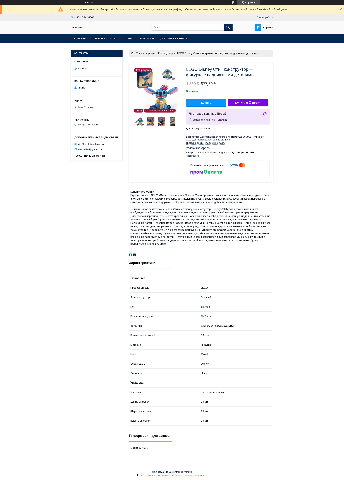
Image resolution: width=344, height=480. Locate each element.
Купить (206, 102)
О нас (129, 38)
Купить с (241, 102)
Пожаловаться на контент (160, 475)
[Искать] (228, 27)
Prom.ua (187, 472)
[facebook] (130, 255)
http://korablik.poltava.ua (91, 144)
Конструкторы (166, 53)
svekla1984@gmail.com (90, 149)
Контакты (147, 38)
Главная (80, 38)
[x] (134, 255)
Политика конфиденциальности (191, 475)
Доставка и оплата (173, 38)
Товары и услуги (104, 38)
